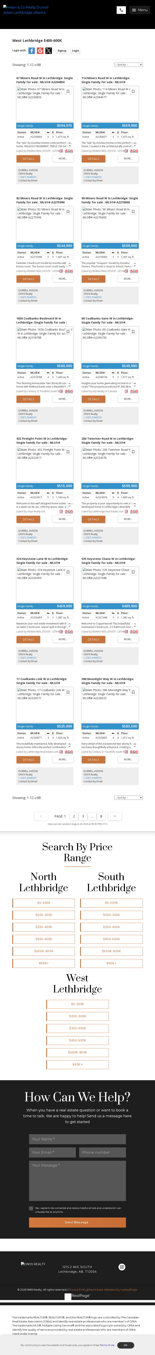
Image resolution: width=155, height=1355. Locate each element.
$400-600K (44, 939)
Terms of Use (107, 1345)
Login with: (19, 50)
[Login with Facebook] (31, 53)
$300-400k (44, 927)
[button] (43, 903)
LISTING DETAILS (28, 158)
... (92, 816)
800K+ (44, 963)
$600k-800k (43, 951)
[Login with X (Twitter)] (48, 53)
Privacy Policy (78, 1289)
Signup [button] (62, 50)
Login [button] (75, 50)
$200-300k (44, 915)
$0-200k (43, 903)
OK (126, 1345)
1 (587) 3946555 (27, 177)
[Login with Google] (40, 53)
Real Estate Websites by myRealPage (113, 1289)
